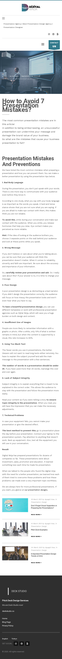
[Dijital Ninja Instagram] (49, 34)
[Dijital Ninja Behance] (58, 34)
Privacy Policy (7, 626)
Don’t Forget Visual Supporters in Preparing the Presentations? (44, 507)
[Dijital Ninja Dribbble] (53, 34)
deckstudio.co (8, 611)
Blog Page (6, 622)
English (5, 639)
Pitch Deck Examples (39, 530)
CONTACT (54, 45)
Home (4, 618)
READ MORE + (36, 514)
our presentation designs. (36, 490)
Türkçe (14, 639)
